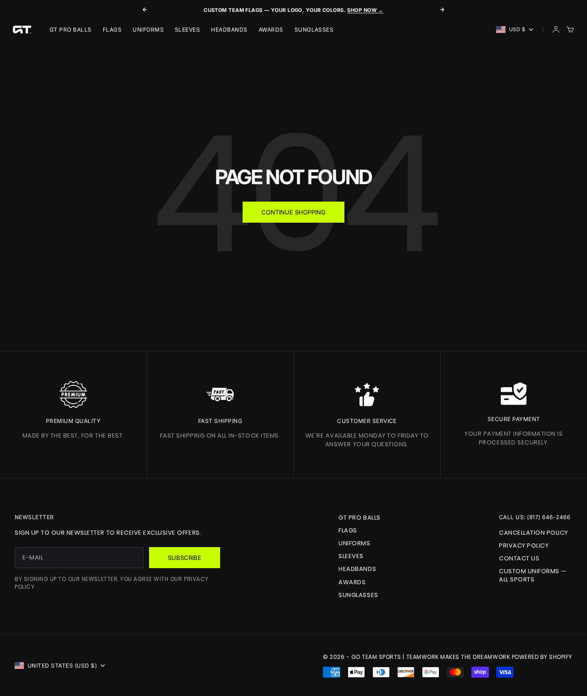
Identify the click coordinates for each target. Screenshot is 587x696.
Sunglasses (314, 29)
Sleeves (187, 29)
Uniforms (148, 29)
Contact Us (519, 558)
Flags (112, 29)
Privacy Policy (523, 545)
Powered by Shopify (542, 657)
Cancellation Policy (533, 532)
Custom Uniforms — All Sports (533, 575)
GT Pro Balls (71, 29)
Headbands (229, 29)
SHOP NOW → (365, 10)
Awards (271, 29)
